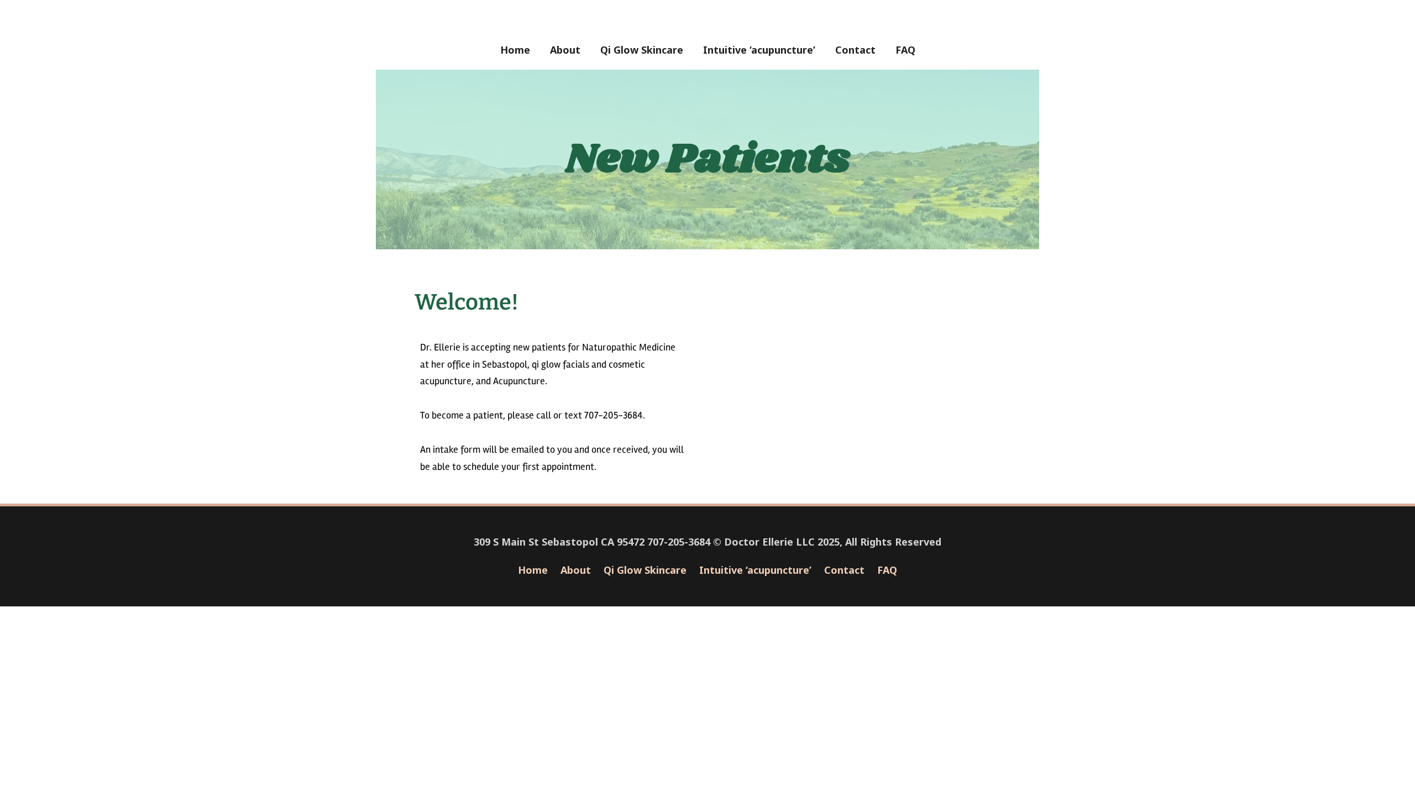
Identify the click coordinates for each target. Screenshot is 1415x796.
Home (515, 49)
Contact (855, 49)
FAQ (905, 49)
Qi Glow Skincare (641, 49)
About (565, 49)
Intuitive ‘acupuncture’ (759, 49)
